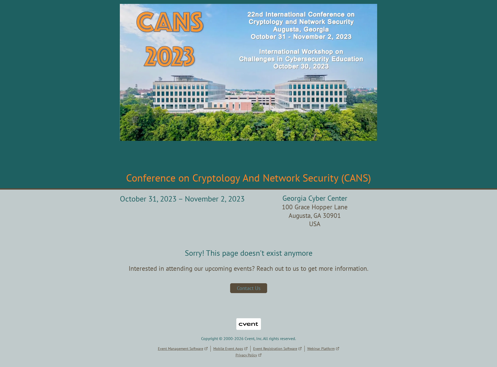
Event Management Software (180, 348)
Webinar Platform (321, 348)
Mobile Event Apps (228, 348)
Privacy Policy (246, 355)
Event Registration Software (275, 348)
